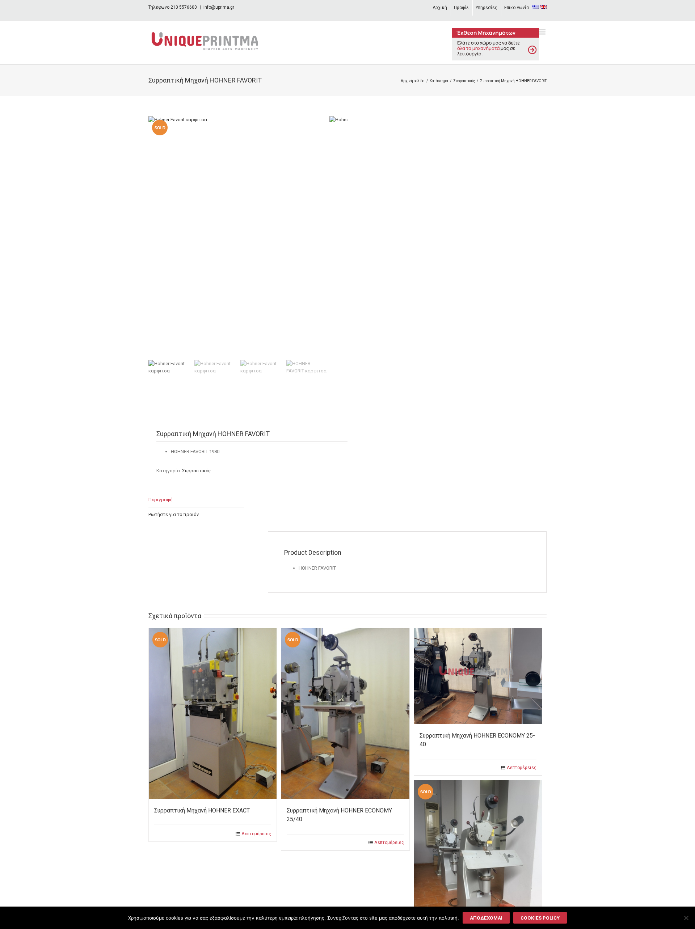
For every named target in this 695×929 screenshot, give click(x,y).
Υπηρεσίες (486, 7)
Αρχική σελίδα (413, 81)
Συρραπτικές (464, 81)
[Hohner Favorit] (238, 237)
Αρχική (440, 7)
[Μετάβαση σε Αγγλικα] (543, 7)
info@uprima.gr (218, 7)
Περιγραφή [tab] (160, 499)
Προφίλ (461, 7)
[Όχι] (686, 917)
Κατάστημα (439, 81)
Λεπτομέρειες (256, 833)
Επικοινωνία (516, 7)
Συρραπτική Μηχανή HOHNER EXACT (202, 810)
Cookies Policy (540, 918)
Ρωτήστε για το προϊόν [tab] (173, 514)
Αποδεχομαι (486, 918)
